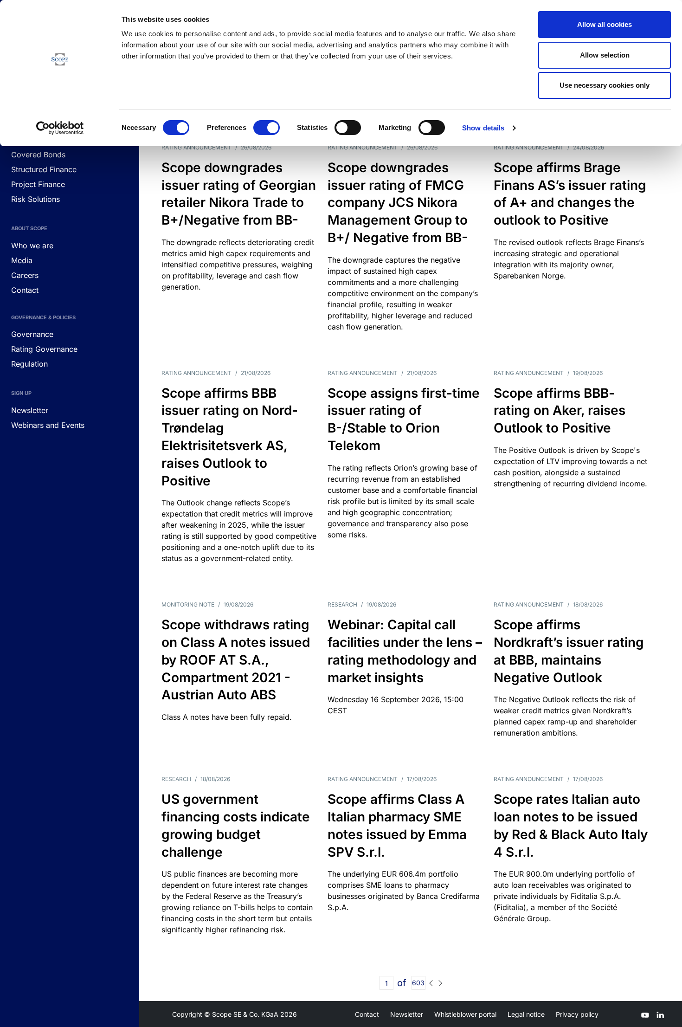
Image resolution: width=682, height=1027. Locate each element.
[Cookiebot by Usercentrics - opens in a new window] (60, 128)
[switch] (266, 127)
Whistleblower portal (465, 1014)
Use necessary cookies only (605, 85)
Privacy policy (577, 1014)
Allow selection (605, 55)
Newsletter (406, 1014)
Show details (483, 128)
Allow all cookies (604, 24)
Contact (367, 1014)
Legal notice (526, 1014)
